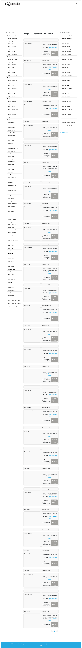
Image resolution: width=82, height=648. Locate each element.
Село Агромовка (11, 122)
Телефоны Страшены (12, 111)
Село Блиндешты (11, 127)
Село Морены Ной (11, 229)
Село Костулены (11, 169)
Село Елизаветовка (11, 177)
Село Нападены (11, 235)
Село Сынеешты (11, 269)
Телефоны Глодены (11, 77)
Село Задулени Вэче (12, 298)
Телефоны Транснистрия (12, 306)
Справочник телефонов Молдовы (46, 643)
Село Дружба (10, 174)
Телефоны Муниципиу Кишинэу (14, 303)
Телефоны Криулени (11, 56)
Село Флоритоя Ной (11, 185)
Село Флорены (10, 180)
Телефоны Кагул (10, 43)
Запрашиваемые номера (68, 3)
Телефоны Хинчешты (66, 80)
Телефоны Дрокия (11, 62)
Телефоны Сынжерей (12, 101)
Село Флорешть (11, 182)
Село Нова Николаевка (12, 240)
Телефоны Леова (10, 85)
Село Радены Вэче (11, 250)
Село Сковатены (11, 266)
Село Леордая (10, 208)
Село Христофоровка (12, 203)
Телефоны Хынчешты (12, 80)
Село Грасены (10, 195)
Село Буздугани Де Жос (12, 146)
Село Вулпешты (11, 290)
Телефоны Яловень (11, 83)
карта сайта (34, 643)
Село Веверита (10, 287)
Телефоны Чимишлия (12, 54)
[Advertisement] (41, 16)
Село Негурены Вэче (12, 237)
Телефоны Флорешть (11, 72)
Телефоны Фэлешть (11, 70)
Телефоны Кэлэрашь (11, 46)
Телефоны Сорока (11, 106)
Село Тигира (10, 277)
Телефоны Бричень (11, 41)
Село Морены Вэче (11, 232)
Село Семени (10, 264)
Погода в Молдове (64, 132)
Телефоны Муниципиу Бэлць (13, 300)
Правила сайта (66, 643)
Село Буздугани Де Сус (12, 148)
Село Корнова (10, 164)
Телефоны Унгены (11, 119)
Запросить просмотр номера (54, 53)
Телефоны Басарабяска (12, 38)
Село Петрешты (11, 243)
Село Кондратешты (11, 159)
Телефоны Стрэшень (66, 111)
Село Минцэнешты (11, 224)
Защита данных (58, 643)
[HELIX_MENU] (76, 4)
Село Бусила (10, 143)
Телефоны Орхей (11, 93)
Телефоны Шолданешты (12, 104)
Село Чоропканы (11, 156)
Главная (58, 3)
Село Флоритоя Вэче (12, 187)
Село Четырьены (11, 151)
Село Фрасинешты (11, 190)
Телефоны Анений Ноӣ (12, 35)
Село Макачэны (11, 214)
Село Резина (10, 253)
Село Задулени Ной (11, 295)
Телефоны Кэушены (11, 51)
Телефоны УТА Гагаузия (12, 75)
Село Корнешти (11, 161)
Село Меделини (11, 222)
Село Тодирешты (11, 279)
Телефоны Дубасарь (11, 64)
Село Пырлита (10, 245)
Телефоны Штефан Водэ (12, 109)
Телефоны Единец (11, 67)
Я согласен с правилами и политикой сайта (47, 53)
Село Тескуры (10, 274)
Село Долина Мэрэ (11, 285)
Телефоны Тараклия (11, 114)
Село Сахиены (10, 258)
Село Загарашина (11, 292)
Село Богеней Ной (11, 130)
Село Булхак (10, 138)
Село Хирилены (11, 153)
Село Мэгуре (10, 216)
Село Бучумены (11, 135)
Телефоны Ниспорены (12, 88)
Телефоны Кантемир (11, 49)
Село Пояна (10, 248)
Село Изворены (11, 206)
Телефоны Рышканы (11, 98)
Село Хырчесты (11, 201)
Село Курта (10, 172)
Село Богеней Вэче (11, 132)
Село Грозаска (10, 198)
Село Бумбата (10, 140)
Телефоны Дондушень (12, 59)
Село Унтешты (10, 282)
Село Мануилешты (11, 219)
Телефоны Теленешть (12, 117)
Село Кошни (10, 166)
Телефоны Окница (11, 90)
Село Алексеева (11, 125)
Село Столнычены (11, 271)
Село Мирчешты (11, 227)
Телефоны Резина (11, 96)
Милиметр (28, 643)
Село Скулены (10, 261)
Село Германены (11, 193)
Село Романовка (11, 256)
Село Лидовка (10, 211)
